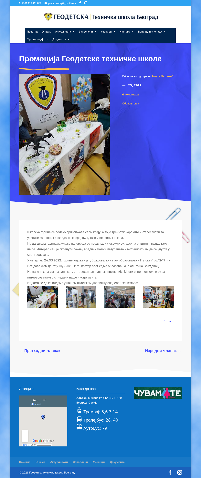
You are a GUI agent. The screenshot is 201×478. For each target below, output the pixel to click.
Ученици (106, 31)
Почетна (32, 31)
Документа (59, 39)
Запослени (86, 31)
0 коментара (130, 94)
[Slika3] (119, 306)
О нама (46, 31)
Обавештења (130, 103)
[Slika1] (42, 306)
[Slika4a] (158, 306)
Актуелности (63, 31)
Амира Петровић (162, 76)
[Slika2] (81, 306)
